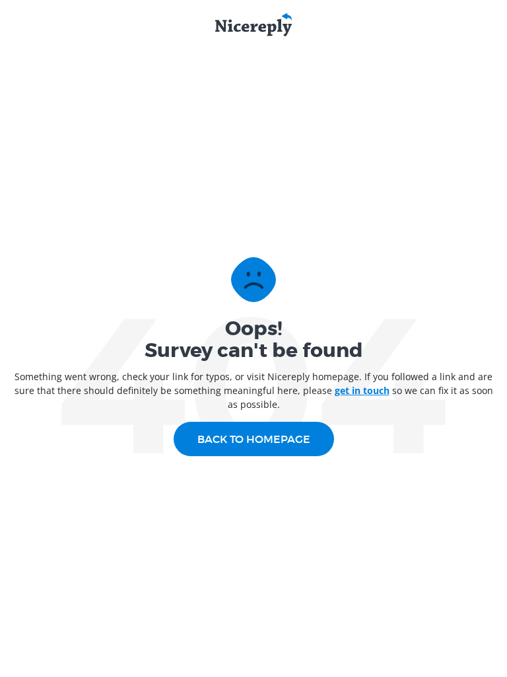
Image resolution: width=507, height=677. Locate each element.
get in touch (362, 390)
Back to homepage (253, 439)
